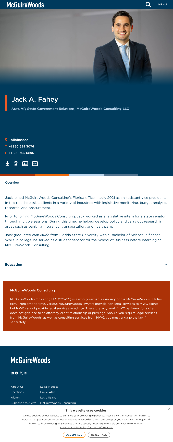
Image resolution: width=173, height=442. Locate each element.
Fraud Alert (47, 392)
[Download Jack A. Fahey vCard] (25, 163)
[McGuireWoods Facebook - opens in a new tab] (16, 373)
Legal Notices (49, 386)
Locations (17, 392)
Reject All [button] (99, 434)
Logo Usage (48, 397)
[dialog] (86, 423)
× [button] (169, 409)
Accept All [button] (74, 434)
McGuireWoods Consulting (58, 403)
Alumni (15, 397)
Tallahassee (18, 140)
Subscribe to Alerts (23, 403)
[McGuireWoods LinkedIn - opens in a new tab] (12, 373)
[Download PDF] (7, 163)
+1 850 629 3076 (19, 146)
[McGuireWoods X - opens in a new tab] (21, 373)
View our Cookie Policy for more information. (86, 427)
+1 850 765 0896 (19, 153)
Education (13, 264)
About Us (17, 386)
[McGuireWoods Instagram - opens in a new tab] (25, 373)
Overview (12, 182)
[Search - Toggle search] (148, 4)
